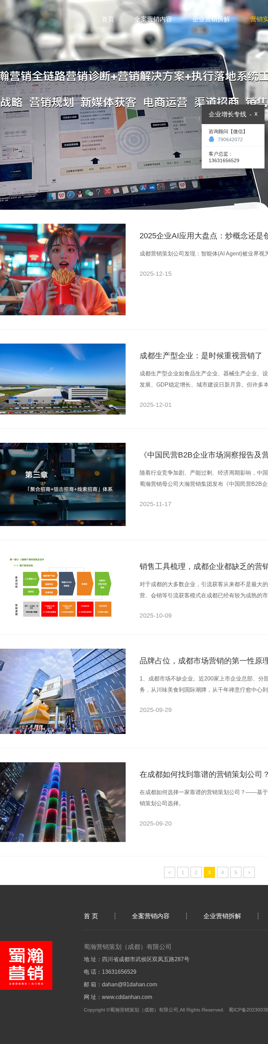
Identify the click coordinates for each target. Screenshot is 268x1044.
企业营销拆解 (211, 19)
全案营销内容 (153, 19)
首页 (108, 19)
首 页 (91, 916)
